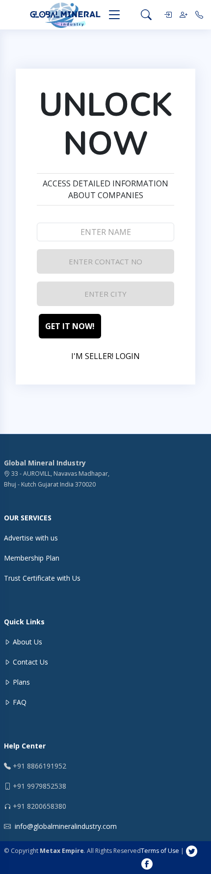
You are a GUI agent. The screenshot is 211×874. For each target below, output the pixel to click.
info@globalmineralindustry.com (66, 826)
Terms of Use (161, 851)
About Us (26, 641)
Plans (20, 682)
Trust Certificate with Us (42, 578)
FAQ (18, 702)
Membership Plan (31, 558)
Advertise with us (31, 537)
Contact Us (29, 662)
